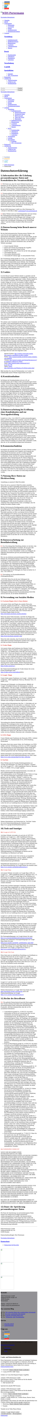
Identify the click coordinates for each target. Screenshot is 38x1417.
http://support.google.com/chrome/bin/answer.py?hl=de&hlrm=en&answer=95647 (20, 360)
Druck (6, 51)
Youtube (5, 1406)
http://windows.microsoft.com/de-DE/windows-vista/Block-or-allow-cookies (18, 354)
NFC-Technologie (13, 75)
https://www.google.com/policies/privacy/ (12, 994)
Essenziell (5, 1370)
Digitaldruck (11, 58)
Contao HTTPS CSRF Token (11, 1372)
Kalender (10, 74)
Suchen (20, 88)
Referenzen (7, 144)
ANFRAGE (7, 146)
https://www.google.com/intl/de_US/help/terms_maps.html (17, 942)
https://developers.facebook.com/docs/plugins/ (13, 613)
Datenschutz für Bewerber (11, 1245)
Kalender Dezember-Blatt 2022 (14, 1315)
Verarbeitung (9, 63)
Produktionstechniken (14, 106)
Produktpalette (12, 55)
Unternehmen (8, 98)
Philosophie (11, 99)
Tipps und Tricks (19, 117)
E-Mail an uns (12, 149)
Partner (10, 103)
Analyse (5, 1394)
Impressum (7, 1348)
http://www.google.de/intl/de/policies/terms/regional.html (16, 938)
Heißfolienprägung (13, 41)
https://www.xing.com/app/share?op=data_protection (15, 757)
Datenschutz (5, 1241)
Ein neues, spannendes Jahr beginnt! (15, 1314)
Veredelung (8, 37)
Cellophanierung (12, 46)
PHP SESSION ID (8, 1383)
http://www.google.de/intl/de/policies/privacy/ (13, 949)
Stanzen (10, 48)
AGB (5, 1351)
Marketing (6, 1404)
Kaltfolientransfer (12, 40)
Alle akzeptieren (17, 1413)
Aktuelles (7, 95)
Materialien (18, 119)
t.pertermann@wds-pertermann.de (27, 211)
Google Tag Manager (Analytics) (12, 1396)
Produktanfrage (12, 151)
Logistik (7, 67)
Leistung (6, 107)
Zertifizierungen (12, 104)
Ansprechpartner (12, 147)
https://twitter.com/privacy (8, 666)
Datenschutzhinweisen (7, 1366)
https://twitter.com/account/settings (10, 672)
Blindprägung (11, 43)
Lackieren (10, 45)
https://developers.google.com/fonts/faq (12, 991)
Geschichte (11, 101)
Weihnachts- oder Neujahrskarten (15, 1317)
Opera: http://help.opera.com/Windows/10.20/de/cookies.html (19, 367)
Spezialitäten (8, 70)
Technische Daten (20, 114)
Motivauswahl (19, 115)
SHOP (6, 96)
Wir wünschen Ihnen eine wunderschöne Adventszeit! (20, 1312)
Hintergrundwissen (20, 112)
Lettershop (11, 59)
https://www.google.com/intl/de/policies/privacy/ (14, 867)
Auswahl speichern (6, 1413)
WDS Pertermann (9, 165)
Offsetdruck (11, 56)
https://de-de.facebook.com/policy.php (11, 636)
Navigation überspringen (7, 17)
